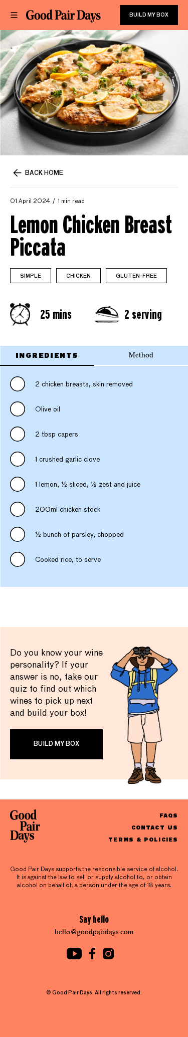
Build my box (148, 15)
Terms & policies (143, 839)
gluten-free (136, 276)
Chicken (78, 276)
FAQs (168, 815)
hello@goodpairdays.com (94, 932)
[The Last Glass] (63, 16)
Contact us (154, 827)
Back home (44, 173)
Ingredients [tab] (47, 355)
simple (30, 276)
